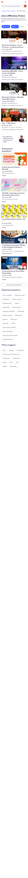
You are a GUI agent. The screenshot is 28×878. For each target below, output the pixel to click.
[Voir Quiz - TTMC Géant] (14, 115)
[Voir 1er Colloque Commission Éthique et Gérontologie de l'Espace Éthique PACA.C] (14, 237)
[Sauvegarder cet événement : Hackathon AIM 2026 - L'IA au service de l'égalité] (21, 67)
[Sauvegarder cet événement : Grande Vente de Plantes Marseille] (21, 163)
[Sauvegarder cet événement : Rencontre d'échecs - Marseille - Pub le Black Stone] (21, 93)
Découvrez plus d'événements (14, 284)
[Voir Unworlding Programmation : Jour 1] (14, 211)
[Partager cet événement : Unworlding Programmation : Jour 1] (24, 215)
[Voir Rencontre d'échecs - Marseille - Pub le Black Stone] (14, 89)
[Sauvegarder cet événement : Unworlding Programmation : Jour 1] (21, 215)
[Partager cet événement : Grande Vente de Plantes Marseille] (24, 163)
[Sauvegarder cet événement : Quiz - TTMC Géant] (21, 119)
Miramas (13, 11)
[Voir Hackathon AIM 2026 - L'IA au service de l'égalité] (14, 63)
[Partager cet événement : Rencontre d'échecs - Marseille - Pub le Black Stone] (24, 93)
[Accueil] (2, 2)
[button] (5, 26)
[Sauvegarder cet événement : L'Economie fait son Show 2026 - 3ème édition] (21, 267)
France (8, 11)
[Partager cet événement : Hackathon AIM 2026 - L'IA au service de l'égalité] (24, 67)
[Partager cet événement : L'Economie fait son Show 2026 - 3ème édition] (24, 267)
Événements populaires (7, 149)
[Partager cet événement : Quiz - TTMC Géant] (24, 119)
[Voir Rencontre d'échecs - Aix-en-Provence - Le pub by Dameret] (14, 37)
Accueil (3, 11)
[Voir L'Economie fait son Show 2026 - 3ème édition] (14, 263)
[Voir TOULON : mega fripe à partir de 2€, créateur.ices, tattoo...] (14, 185)
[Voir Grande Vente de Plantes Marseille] (14, 159)
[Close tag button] (17, 26)
